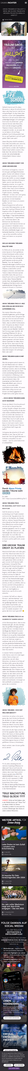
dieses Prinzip (15, 489)
